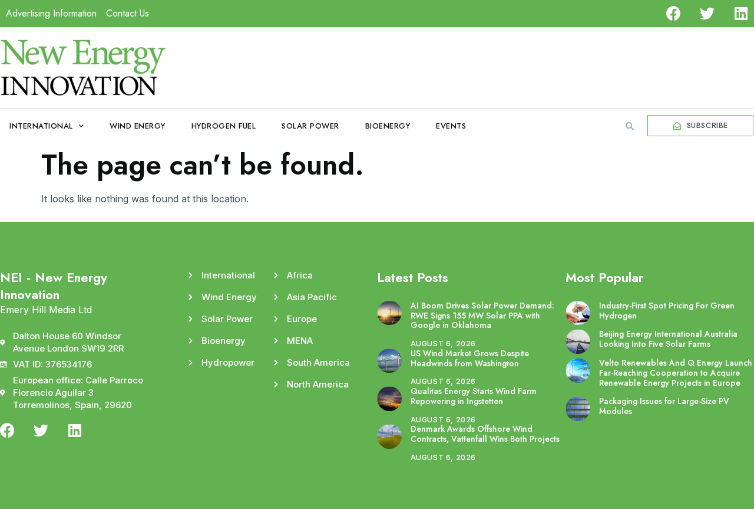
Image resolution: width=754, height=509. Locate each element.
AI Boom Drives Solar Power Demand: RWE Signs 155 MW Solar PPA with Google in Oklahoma (482, 315)
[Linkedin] (740, 13)
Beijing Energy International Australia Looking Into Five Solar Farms (668, 339)
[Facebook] (673, 13)
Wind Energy (138, 126)
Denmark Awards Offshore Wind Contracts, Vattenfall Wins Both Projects (485, 434)
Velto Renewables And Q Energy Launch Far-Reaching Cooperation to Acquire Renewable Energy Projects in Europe (675, 373)
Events (451, 126)
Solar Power (310, 126)
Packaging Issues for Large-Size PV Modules (664, 406)
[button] (629, 126)
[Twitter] (707, 13)
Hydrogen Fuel (223, 126)
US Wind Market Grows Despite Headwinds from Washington (470, 358)
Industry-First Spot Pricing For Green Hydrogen (667, 310)
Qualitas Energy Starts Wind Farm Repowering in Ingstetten (474, 396)
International (41, 126)
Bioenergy (388, 126)
